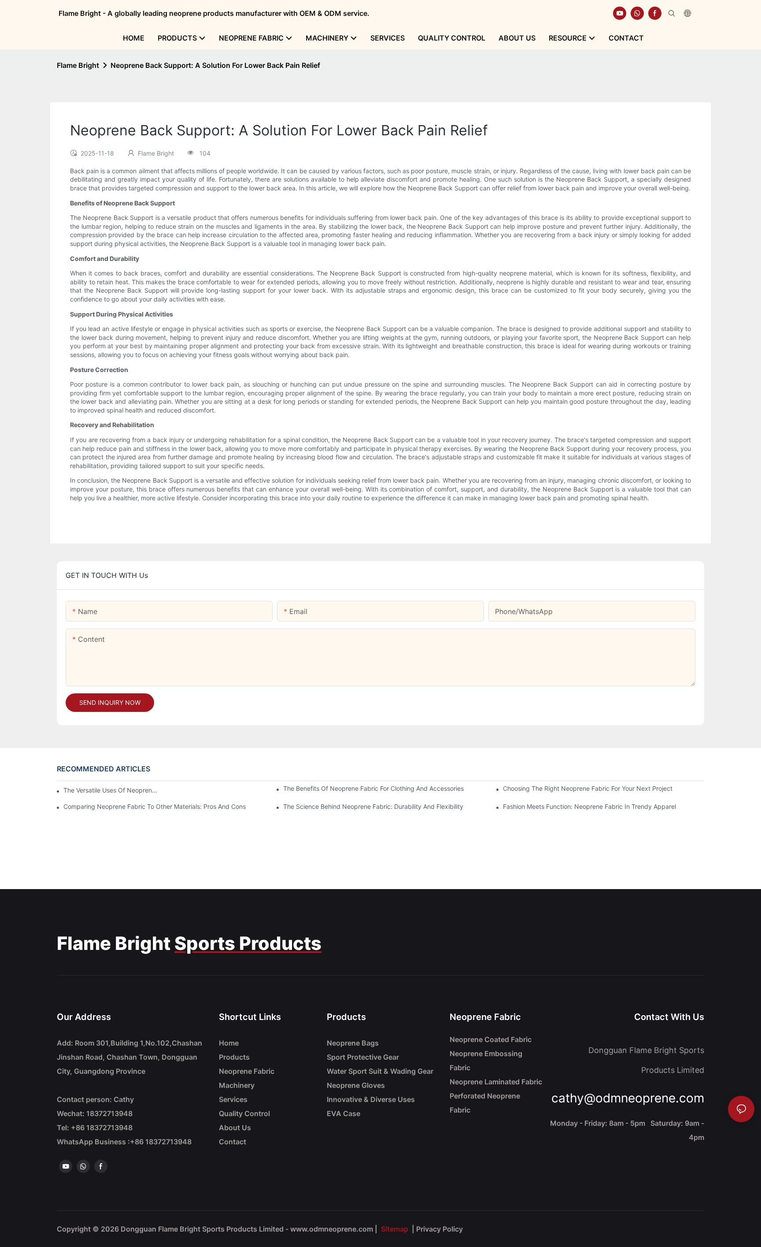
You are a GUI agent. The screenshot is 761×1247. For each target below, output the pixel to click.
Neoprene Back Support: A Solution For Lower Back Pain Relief (215, 65)
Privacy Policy (439, 1229)
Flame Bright (78, 65)
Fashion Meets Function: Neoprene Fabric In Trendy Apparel (589, 806)
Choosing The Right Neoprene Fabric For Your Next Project (587, 788)
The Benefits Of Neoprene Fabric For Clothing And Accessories (373, 788)
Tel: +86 (95, 1127)
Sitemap (394, 1229)
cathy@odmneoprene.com (627, 1098)
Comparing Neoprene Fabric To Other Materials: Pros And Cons (154, 806)
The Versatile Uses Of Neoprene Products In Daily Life (112, 790)
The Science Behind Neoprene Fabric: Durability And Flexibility (373, 806)
